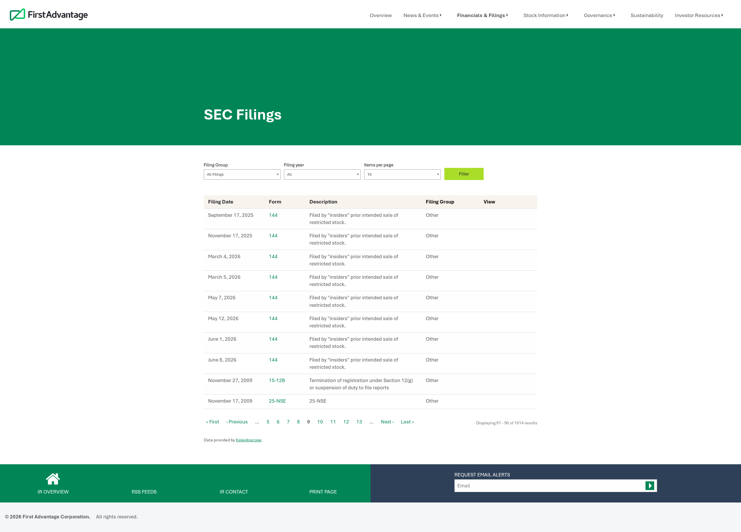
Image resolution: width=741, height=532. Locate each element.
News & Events (421, 15)
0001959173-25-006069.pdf (493, 217)
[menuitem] (380, 15)
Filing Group (216, 165)
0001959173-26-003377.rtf (499, 299)
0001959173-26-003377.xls (506, 299)
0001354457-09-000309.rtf (499, 402)
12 (346, 422)
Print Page (323, 492)
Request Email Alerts (482, 475)
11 (333, 422)
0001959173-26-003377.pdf (493, 299)
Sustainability (647, 15)
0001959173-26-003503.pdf (493, 320)
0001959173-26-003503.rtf (499, 320)
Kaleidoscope (248, 440)
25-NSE (277, 401)
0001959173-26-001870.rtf (499, 258)
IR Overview (53, 492)
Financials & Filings (481, 15)
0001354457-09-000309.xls (506, 402)
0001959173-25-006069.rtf (499, 217)
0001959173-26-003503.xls (506, 320)
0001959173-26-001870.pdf (493, 258)
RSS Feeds (144, 492)
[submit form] (649, 485)
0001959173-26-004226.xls (506, 340)
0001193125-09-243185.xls (506, 382)
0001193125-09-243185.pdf (493, 382)
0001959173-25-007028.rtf (499, 237)
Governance (598, 15)
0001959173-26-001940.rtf (499, 279)
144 (273, 215)
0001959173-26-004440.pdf (493, 361)
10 (320, 422)
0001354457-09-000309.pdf (493, 402)
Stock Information (544, 15)
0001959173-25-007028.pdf (493, 237)
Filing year (294, 165)
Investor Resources (697, 15)
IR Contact (234, 492)
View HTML (487, 217)
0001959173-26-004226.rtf (499, 340)
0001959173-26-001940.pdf (493, 279)
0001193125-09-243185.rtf (499, 382)
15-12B (277, 380)
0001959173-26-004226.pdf (493, 340)
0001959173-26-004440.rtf (499, 361)
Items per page (378, 165)
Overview (381, 15)
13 (359, 422)
